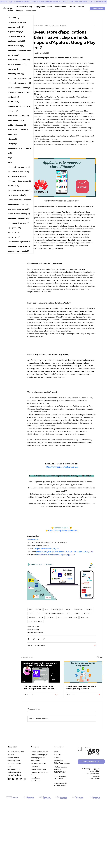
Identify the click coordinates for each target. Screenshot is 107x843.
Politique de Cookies (93, 774)
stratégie (87, 613)
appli (69, 613)
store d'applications (35, 621)
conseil (31, 613)
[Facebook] (13, 779)
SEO (46, 609)
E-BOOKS (57, 755)
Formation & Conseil (38, 763)
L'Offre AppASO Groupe (39, 752)
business (89, 609)
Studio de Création (15, 763)
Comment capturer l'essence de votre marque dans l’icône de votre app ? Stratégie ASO (40, 687)
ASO (30, 609)
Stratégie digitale (33, 626)
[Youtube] (25, 779)
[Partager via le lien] (44, 639)
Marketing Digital (14, 760)
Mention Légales (94, 771)
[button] (23, 6)
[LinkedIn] (21, 779)
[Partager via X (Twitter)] (33, 639)
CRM (9, 766)
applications (78, 609)
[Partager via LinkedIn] (39, 639)
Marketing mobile (33, 629)
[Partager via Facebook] (28, 639)
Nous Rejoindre (36, 781)
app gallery (50, 617)
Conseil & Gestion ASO (16, 752)
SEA (38, 613)
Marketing (32, 617)
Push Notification (14, 769)
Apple (41, 617)
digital (68, 609)
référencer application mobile (54, 613)
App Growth (35, 766)
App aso (38, 609)
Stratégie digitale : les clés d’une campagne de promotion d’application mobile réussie (81, 687)
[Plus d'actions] (95, 26)
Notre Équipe (36, 778)
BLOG (56, 752)
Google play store (71, 617)
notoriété (77, 613)
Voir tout (99, 657)
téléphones (84, 617)
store (59, 617)
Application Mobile (14, 772)
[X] (17, 779)
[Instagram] (9, 779)
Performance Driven (38, 769)
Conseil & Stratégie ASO (39, 755)
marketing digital (57, 609)
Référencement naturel (35, 632)
